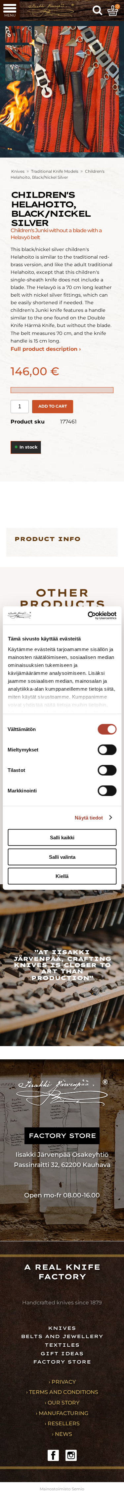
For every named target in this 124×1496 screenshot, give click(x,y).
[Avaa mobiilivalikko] (10, 10)
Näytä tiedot (89, 817)
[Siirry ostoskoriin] (112, 10)
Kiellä (62, 876)
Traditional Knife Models (54, 171)
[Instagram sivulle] (71, 1455)
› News (62, 1434)
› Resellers (62, 1423)
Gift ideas (62, 1354)
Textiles (62, 1345)
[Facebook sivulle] (53, 1455)
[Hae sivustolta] (97, 10)
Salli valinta (62, 856)
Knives (17, 171)
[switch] (107, 750)
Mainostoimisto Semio (62, 1488)
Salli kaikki (62, 837)
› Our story (62, 1403)
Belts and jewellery (62, 1336)
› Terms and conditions (62, 1392)
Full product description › (46, 349)
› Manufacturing (62, 1413)
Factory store (62, 1362)
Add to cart (52, 406)
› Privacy (62, 1382)
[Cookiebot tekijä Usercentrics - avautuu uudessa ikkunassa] (88, 615)
